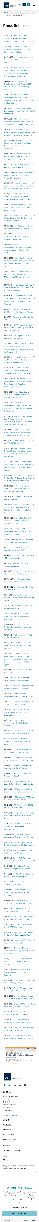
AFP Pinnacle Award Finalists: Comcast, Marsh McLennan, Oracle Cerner (17, 627)
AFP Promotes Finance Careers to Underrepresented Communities (17, 826)
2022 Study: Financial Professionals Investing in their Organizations (16, 712)
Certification (9, 1140)
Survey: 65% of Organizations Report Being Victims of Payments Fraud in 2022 (18, 531)
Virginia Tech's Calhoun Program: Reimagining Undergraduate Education (18, 892)
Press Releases (17, 15)
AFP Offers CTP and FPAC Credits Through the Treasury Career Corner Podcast (18, 207)
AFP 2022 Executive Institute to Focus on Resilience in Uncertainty (16, 616)
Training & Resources (13, 1151)
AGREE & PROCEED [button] (19, 1213)
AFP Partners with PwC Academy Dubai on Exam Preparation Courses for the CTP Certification (17, 156)
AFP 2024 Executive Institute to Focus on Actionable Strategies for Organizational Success (17, 370)
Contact (7, 1129)
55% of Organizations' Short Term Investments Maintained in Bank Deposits (19, 645)
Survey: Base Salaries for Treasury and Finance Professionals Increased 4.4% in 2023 (18, 395)
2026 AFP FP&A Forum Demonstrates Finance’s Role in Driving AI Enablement (19, 111)
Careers (7, 1125)
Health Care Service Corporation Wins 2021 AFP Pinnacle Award (17, 741)
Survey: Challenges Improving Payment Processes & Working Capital (19, 597)
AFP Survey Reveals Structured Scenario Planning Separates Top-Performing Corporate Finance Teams (19, 121)
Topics (6, 1156)
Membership (8, 1134)
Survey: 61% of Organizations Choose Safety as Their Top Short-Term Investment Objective (19, 218)
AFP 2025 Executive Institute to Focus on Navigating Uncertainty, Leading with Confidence (17, 196)
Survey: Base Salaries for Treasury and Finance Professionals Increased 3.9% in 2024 (18, 236)
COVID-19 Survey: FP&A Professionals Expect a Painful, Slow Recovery (17, 972)
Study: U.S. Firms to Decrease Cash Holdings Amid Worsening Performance (19, 951)
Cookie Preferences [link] (10, 1115)
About (8, 15)
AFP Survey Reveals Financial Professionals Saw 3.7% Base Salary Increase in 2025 (18, 49)
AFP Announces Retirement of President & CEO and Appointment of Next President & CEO (19, 328)
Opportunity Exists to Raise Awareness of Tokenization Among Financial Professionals (19, 175)
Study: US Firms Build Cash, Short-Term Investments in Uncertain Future (19, 815)
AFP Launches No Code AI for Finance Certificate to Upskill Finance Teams (19, 60)
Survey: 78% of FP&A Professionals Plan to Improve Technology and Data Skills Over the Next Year (19, 432)
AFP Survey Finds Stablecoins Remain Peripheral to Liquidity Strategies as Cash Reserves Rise (19, 38)
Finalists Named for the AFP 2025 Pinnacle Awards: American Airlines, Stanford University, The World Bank (19, 186)
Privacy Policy (6, 1220)
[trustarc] (33, 1220)
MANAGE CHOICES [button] (20, 1207)
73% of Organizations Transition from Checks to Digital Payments (16, 723)
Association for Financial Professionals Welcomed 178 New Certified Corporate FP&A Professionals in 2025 (19, 132)
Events (6, 1145)
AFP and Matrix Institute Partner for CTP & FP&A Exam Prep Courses (18, 961)
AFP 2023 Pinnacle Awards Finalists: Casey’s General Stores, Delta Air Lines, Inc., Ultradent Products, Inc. (19, 478)
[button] (36, 1172)
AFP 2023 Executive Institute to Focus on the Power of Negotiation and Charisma (16, 488)
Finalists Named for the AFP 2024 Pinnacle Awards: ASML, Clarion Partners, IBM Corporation (19, 360)
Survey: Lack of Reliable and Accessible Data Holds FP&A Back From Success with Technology (19, 288)
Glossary (6, 1160)
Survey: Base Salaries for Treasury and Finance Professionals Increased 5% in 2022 (18, 521)
